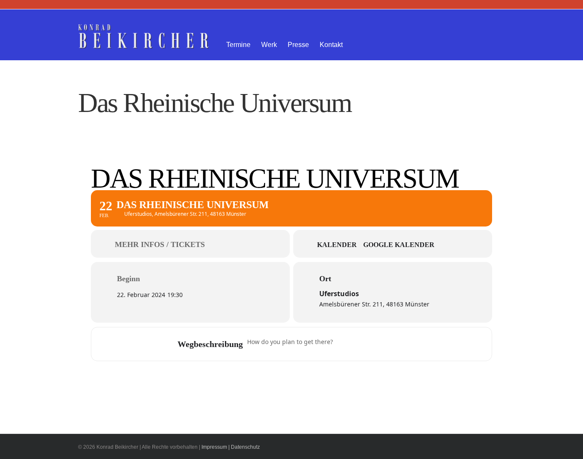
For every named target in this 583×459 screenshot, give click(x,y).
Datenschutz (245, 447)
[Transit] (377, 344)
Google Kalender (398, 244)
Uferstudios (339, 293)
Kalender (337, 244)
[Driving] (361, 344)
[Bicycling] (411, 344)
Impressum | (215, 447)
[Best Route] (344, 344)
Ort (325, 278)
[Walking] (394, 344)
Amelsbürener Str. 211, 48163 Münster (374, 304)
